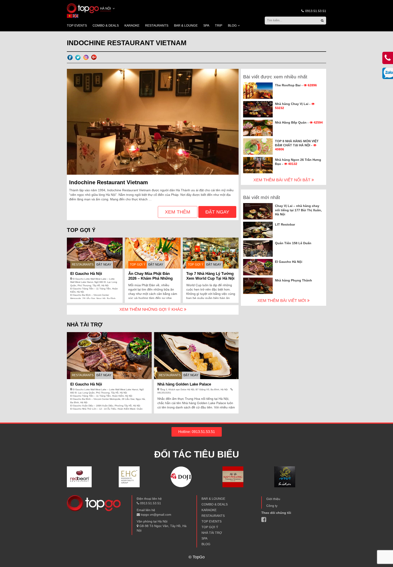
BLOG (232, 25)
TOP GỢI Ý (138, 264)
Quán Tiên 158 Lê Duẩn (293, 243)
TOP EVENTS (77, 25)
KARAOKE (131, 25)
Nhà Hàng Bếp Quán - (299, 122)
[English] (76, 15)
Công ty (271, 505)
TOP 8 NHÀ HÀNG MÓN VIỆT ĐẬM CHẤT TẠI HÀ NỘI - (297, 145)
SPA (206, 25)
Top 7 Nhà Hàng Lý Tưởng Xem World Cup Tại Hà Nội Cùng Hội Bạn (210, 278)
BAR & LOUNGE (186, 25)
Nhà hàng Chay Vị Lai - (293, 106)
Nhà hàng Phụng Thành (293, 280)
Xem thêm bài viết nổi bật (282, 180)
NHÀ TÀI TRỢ (212, 533)
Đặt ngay (217, 211)
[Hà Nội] (83, 8)
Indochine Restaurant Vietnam (108, 182)
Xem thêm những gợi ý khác (151, 309)
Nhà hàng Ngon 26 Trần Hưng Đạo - (298, 162)
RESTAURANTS (156, 25)
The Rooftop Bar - (296, 85)
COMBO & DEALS (106, 25)
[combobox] (108, 8)
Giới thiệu (273, 499)
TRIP (218, 25)
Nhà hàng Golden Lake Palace (184, 384)
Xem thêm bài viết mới (282, 300)
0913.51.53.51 (315, 11)
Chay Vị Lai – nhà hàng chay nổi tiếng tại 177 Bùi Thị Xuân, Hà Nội (298, 210)
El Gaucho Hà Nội (86, 273)
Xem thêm (177, 211)
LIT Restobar (285, 224)
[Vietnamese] (70, 15)
